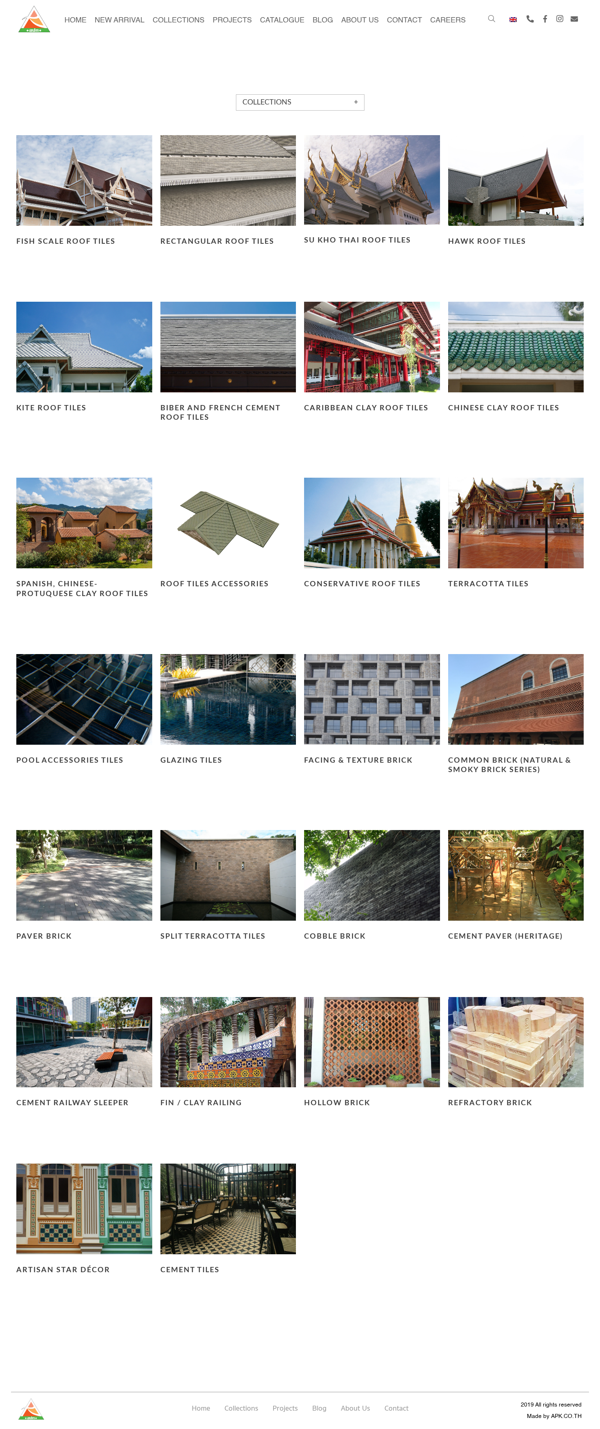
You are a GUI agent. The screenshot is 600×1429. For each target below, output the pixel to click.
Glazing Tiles (191, 760)
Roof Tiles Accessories (214, 584)
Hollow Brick (337, 1103)
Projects (285, 1408)
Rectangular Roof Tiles (217, 241)
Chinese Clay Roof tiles (504, 408)
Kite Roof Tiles (51, 408)
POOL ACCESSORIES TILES (70, 760)
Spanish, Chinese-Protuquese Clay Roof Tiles (82, 589)
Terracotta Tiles (488, 584)
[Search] (491, 19)
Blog (319, 1408)
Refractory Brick (490, 1103)
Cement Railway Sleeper (72, 1103)
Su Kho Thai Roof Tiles (357, 240)
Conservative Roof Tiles (362, 584)
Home (201, 1408)
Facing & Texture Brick (358, 760)
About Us (355, 1408)
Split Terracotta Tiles (213, 936)
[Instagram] (559, 18)
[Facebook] (545, 18)
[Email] (574, 18)
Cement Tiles (190, 1270)
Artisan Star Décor (63, 1270)
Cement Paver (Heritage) (505, 936)
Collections (241, 1408)
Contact (396, 1408)
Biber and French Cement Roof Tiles (220, 413)
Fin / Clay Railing (201, 1103)
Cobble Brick (335, 936)
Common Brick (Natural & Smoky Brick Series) (509, 765)
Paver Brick (44, 936)
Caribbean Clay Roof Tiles (366, 408)
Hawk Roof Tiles (487, 241)
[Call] (530, 18)
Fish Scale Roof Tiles (66, 241)
